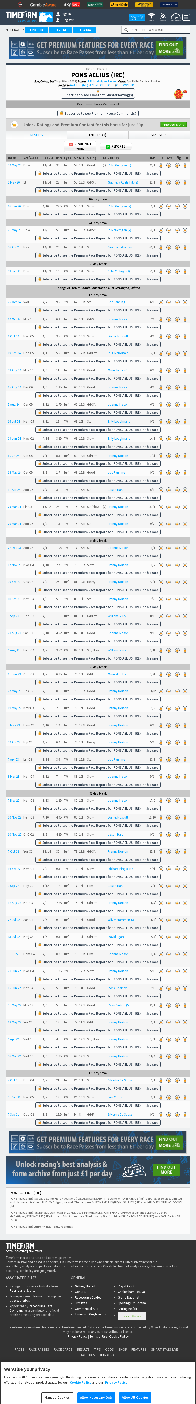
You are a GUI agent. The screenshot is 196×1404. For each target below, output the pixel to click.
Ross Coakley (117, 988)
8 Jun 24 (13, 456)
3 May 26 (14, 182)
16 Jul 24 (14, 421)
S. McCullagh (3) (119, 271)
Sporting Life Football (133, 1303)
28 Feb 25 (14, 271)
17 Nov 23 (14, 565)
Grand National (128, 1297)
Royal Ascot (126, 1286)
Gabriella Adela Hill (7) (123, 182)
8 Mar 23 (13, 776)
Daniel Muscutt (118, 336)
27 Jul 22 (14, 920)
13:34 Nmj (84, 30)
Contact (80, 1292)
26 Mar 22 (14, 1056)
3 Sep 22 (13, 886)
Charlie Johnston (92, 288)
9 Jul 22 (13, 954)
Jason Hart (115, 489)
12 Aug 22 (14, 903)
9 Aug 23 (13, 650)
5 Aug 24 (13, 404)
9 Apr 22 (13, 1039)
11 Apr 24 (14, 489)
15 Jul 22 (14, 937)
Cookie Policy (119, 1336)
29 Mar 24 (14, 507)
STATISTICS (87, 1355)
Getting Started (85, 1286)
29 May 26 (14, 165)
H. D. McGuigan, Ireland (102, 81)
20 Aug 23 (14, 633)
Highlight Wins (82, 146)
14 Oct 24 (14, 319)
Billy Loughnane (119, 421)
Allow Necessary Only (96, 1394)
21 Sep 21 (14, 1097)
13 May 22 (14, 1022)
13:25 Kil (60, 30)
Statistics (159, 134)
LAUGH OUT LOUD (102, 85)
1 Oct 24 (13, 336)
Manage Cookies (132, 1316)
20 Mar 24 (14, 524)
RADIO (109, 1355)
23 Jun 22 (14, 971)
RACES (19, 1349)
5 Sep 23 (13, 616)
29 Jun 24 (14, 438)
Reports (118, 146)
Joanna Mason (118, 319)
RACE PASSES (39, 1349)
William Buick (117, 616)
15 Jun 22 (14, 988)
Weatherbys (22, 1300)
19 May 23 (14, 708)
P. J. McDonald (118, 353)
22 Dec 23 (14, 548)
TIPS (97, 1349)
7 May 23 (14, 725)
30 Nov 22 (14, 817)
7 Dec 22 (13, 800)
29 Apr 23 (14, 742)
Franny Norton (118, 456)
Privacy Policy (77, 1336)
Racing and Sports (22, 1290)
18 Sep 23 (14, 599)
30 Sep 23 (14, 582)
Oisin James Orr (119, 370)
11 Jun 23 (14, 674)
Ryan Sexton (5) (119, 1005)
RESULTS (83, 1349)
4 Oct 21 (13, 1080)
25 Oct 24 (14, 302)
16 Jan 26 (14, 206)
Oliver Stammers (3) (121, 920)
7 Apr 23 (13, 759)
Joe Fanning (116, 302)
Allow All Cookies (135, 1394)
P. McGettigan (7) (119, 206)
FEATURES (138, 1349)
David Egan (116, 937)
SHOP (122, 1349)
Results (36, 134)
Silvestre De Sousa (120, 1080)
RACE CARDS (63, 1349)
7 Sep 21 (13, 1114)
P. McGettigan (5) (119, 165)
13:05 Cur (36, 30)
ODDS (109, 1349)
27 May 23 (14, 691)
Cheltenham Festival (132, 1292)
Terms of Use (98, 1336)
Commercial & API (87, 1309)
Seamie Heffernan (120, 247)
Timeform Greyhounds (90, 1314)
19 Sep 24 (14, 353)
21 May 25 (14, 230)
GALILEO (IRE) (79, 85)
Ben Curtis (115, 1097)
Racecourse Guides (88, 1297)
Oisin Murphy (117, 674)
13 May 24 (14, 472)
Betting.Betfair (127, 1309)
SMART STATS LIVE (164, 1349)
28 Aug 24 (14, 370)
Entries (97, 134)
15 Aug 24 (14, 387)
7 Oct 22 (13, 851)
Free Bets (81, 1303)
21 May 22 (14, 1005)
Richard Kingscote (120, 868)
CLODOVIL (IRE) (126, 85)
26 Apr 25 (14, 247)
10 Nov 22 (14, 834)
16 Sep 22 (14, 868)
